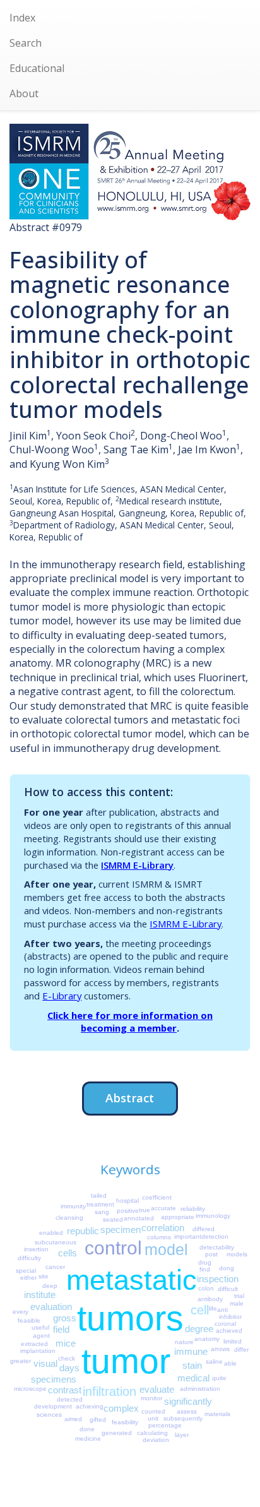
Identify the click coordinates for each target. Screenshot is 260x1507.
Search (25, 43)
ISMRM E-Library (137, 865)
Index (22, 18)
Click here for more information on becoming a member (130, 1022)
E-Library (61, 995)
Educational (36, 68)
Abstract (129, 1097)
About (23, 93)
